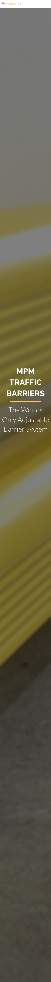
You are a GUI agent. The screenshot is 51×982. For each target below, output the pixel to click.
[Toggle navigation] (45, 3)
